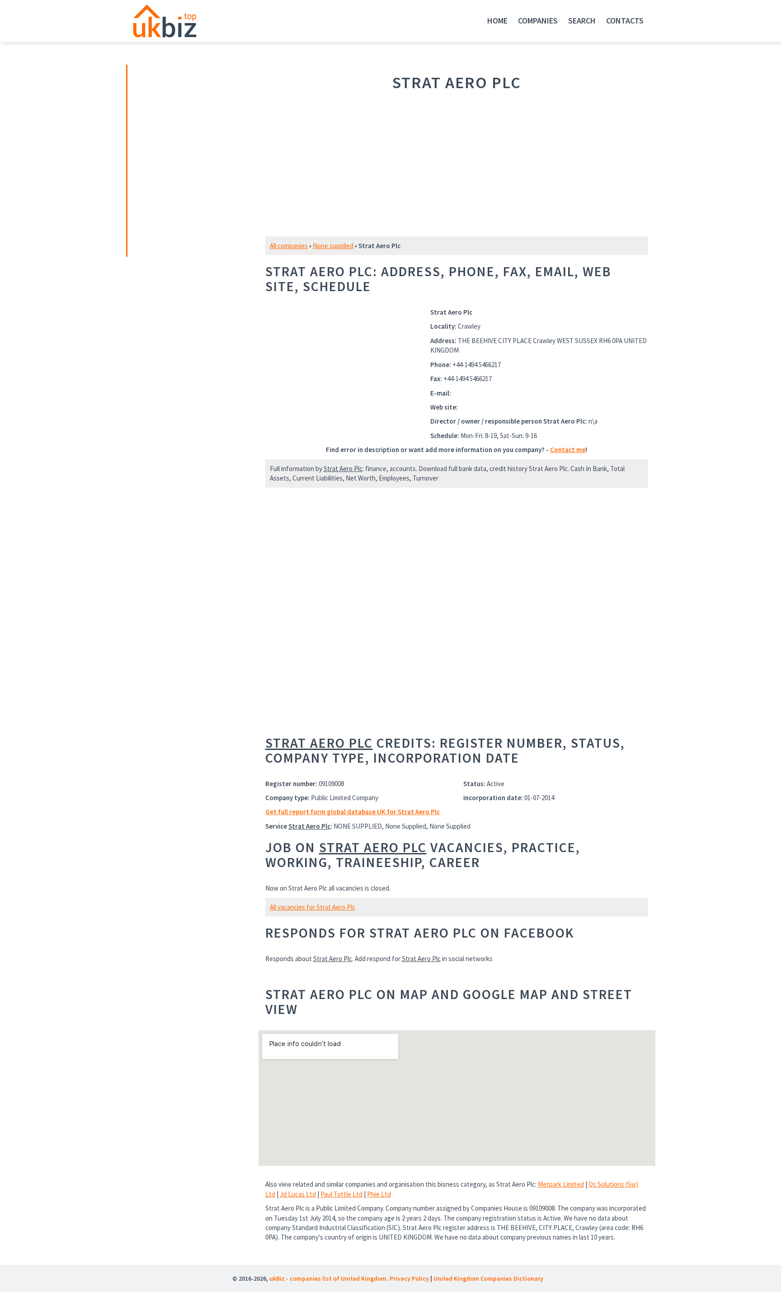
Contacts (625, 20)
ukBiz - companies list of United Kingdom (327, 1278)
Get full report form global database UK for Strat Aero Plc (352, 811)
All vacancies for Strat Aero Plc (312, 907)
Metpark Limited (561, 1184)
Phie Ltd (379, 1194)
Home (497, 20)
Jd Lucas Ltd (298, 1194)
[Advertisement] (190, 159)
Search (582, 20)
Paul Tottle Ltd (341, 1194)
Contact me (567, 449)
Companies (538, 20)
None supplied (333, 245)
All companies (289, 245)
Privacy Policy (409, 1278)
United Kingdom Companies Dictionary (488, 1278)
